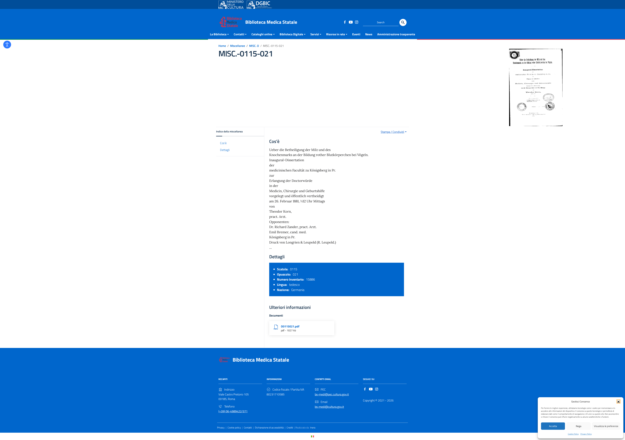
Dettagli (225, 150)
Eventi (356, 34)
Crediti (290, 427)
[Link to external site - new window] (230, 5)
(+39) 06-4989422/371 (233, 411)
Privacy (220, 427)
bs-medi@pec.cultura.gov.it (332, 394)
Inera (312, 427)
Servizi (314, 34)
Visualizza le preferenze (606, 426)
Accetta (553, 426)
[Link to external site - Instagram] (356, 22)
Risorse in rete (335, 34)
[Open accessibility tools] (7, 44)
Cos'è (223, 143)
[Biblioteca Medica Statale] (230, 22)
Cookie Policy (573, 433)
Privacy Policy (586, 433)
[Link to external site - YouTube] (351, 22)
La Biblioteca (218, 34)
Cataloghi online (261, 34)
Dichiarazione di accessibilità (269, 427)
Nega (578, 426)
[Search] (403, 22)
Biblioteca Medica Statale (271, 22)
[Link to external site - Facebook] (345, 22)
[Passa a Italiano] (312, 436)
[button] (618, 401)
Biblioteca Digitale (291, 34)
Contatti (239, 34)
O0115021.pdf (290, 326)
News (368, 34)
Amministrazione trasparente (396, 34)
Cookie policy (234, 427)
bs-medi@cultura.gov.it (329, 407)
